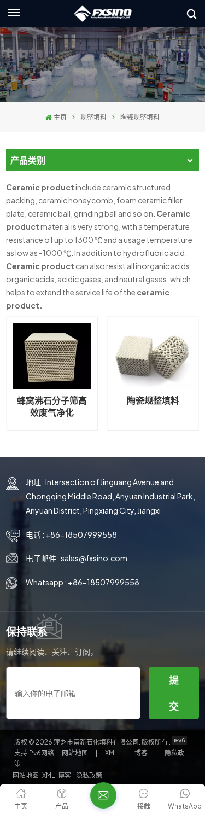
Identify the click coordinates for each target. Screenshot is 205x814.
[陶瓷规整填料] (153, 356)
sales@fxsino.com (94, 558)
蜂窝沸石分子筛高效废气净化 (52, 406)
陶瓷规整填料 (153, 400)
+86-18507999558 (81, 534)
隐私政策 (89, 775)
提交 (174, 692)
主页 (60, 117)
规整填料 (93, 117)
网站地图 (75, 753)
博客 (141, 753)
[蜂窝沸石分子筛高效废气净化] (52, 356)
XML (111, 753)
